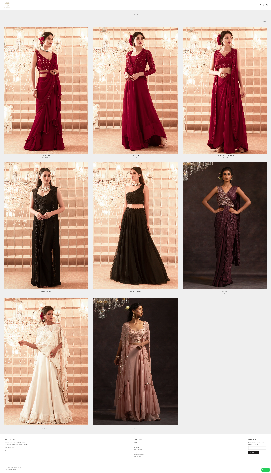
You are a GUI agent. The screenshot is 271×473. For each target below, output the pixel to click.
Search (135, 442)
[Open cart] (266, 5)
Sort (265, 21)
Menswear (41, 4)
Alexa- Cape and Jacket (135, 427)
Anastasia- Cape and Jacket (225, 155)
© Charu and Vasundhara (13, 467)
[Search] (263, 5)
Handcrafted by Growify (11, 469)
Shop (22, 4)
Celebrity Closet (52, 4)
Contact (64, 4)
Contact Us (136, 447)
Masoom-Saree (46, 291)
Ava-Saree (225, 291)
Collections (31, 4)
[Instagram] (5, 450)
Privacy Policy (137, 452)
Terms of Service (137, 456)
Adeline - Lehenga (135, 291)
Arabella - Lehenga (46, 427)
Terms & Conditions (138, 449)
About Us (136, 445)
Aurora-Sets (135, 155)
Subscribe (253, 452)
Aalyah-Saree (46, 155)
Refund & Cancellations (139, 454)
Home (15, 4)
